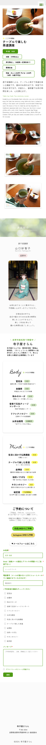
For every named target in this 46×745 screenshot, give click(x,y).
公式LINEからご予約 (23, 528)
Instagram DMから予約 (23, 534)
